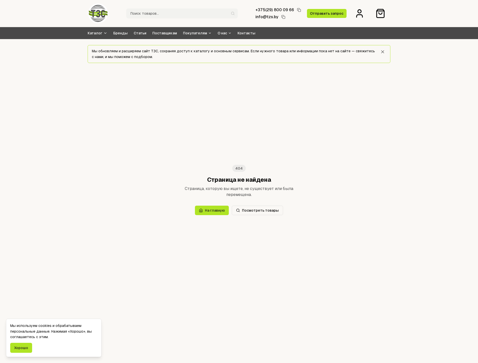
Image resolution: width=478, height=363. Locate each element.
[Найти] (233, 13)
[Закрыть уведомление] (382, 51)
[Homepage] (98, 13)
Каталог (95, 33)
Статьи (140, 33)
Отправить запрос (327, 13)
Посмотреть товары (260, 210)
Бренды (120, 33)
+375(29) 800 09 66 (274, 9)
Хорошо (21, 348)
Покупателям (195, 33)
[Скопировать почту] (283, 17)
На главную (215, 210)
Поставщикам (164, 33)
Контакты (246, 33)
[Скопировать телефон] (299, 10)
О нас (222, 33)
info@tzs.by (266, 16)
